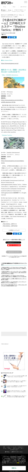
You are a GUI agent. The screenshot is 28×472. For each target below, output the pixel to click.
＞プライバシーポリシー (14, 471)
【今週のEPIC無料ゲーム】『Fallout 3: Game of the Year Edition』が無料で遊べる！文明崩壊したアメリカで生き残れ (13, 276)
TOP (4, 447)
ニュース (14, 447)
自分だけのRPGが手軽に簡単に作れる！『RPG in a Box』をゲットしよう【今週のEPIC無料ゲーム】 (14, 285)
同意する (14, 468)
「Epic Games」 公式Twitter (9, 226)
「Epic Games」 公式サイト (9, 224)
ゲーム (4, 6)
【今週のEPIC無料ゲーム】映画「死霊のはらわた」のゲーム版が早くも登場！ (13, 279)
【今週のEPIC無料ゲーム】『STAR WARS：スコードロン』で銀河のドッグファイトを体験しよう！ (13, 282)
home (4, 10)
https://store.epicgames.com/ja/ (9, 63)
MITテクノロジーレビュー (18, 451)
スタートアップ (23, 6)
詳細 (18, 462)
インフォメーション (14, 449)
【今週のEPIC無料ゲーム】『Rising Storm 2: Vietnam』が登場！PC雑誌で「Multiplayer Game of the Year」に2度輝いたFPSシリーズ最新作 (13, 268)
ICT (21, 448)
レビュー (9, 447)
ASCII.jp (7, 451)
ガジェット (20, 447)
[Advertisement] (14, 299)
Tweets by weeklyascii (4, 343)
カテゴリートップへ (14, 252)
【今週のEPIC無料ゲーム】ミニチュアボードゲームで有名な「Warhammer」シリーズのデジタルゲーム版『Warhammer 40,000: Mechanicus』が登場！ (13, 272)
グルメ (14, 6)
